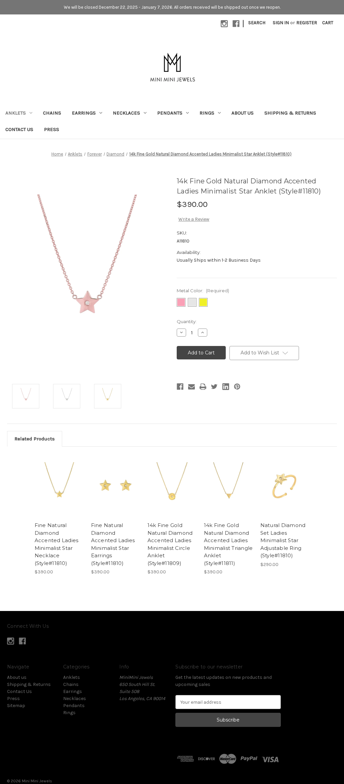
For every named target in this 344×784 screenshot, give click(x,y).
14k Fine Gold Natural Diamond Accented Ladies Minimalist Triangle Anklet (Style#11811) (228, 544)
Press (51, 129)
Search (256, 23)
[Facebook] (180, 386)
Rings (207, 113)
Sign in (281, 23)
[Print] (203, 386)
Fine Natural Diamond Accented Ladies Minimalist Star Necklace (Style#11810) (57, 544)
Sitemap (16, 705)
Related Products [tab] (34, 439)
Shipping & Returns (290, 113)
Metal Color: (203, 290)
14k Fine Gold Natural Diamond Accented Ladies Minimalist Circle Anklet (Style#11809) (170, 544)
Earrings (84, 113)
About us (242, 113)
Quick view (54, 477)
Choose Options (59, 492)
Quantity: (187, 321)
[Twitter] (214, 386)
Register (306, 23)
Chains (52, 113)
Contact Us (19, 129)
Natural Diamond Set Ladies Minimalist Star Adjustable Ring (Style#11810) (283, 540)
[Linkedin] (225, 386)
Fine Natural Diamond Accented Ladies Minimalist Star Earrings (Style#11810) (113, 544)
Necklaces (126, 113)
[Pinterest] (237, 386)
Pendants (169, 113)
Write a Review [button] (193, 219)
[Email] (191, 386)
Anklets (15, 113)
